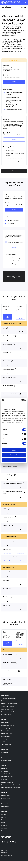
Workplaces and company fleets (8, 706)
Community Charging (6, 728)
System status (4, 771)
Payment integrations (6, 733)
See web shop (7, 553)
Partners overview (5, 795)
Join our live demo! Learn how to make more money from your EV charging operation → (11, 2)
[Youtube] (10, 842)
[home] (6, 7)
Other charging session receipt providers (10, 787)
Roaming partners (5, 801)
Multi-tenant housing (6, 714)
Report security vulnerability (7, 782)
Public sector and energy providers (9, 703)
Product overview (5, 722)
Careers (3, 822)
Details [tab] (14, 404)
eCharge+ (3, 741)
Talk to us (14, 81)
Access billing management (7, 725)
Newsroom (3, 817)
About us (3, 814)
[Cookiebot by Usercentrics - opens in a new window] (20, 400)
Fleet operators (5, 700)
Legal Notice (4, 852)
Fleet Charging (4, 739)
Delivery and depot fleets (7, 709)
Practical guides (5, 755)
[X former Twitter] (5, 842)
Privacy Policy (4, 851)
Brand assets (4, 819)
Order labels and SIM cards (7, 774)
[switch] (24, 434)
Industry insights (5, 757)
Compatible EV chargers (7, 776)
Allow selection (14, 455)
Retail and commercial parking (8, 711)
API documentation (5, 779)
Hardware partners (5, 798)
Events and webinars (6, 760)
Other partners (5, 806)
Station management (6, 736)
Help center (4, 768)
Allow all (14, 450)
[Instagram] (16, 842)
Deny (14, 459)
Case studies (4, 752)
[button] (25, 7)
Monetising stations (6, 730)
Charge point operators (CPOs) (8, 698)
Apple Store (4, 828)
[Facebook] (13, 842)
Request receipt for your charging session (11, 785)
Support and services (6, 744)
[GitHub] (8, 842)
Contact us (4, 825)
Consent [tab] (5, 404)
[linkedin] (2, 842)
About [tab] (23, 404)
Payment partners (5, 803)
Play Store (3, 830)
